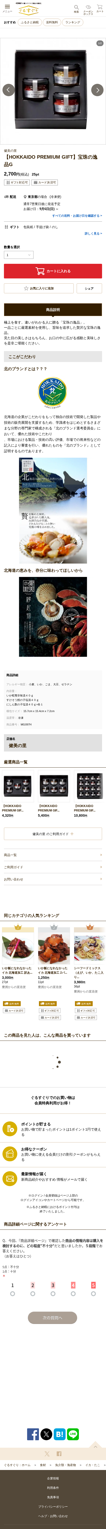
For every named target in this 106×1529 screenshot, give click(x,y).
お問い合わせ (13, 879)
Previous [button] (8, 90)
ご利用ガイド (13, 867)
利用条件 (53, 1488)
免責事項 (53, 1497)
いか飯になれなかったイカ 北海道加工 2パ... (53, 970)
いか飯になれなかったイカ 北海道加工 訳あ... (17, 970)
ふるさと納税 (30, 22)
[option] (53, 91)
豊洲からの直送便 (14, 987)
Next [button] (97, 90)
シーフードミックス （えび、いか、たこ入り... (89, 972)
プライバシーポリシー (53, 1506)
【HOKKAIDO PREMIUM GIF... (12, 808)
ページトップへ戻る (95, 1444)
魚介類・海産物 (65, 1465)
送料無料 (52, 22)
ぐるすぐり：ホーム (17, 1465)
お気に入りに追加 (42, 288)
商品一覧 (10, 855)
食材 (43, 1465)
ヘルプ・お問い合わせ (53, 1516)
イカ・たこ (92, 1465)
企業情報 (53, 1478)
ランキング (72, 22)
